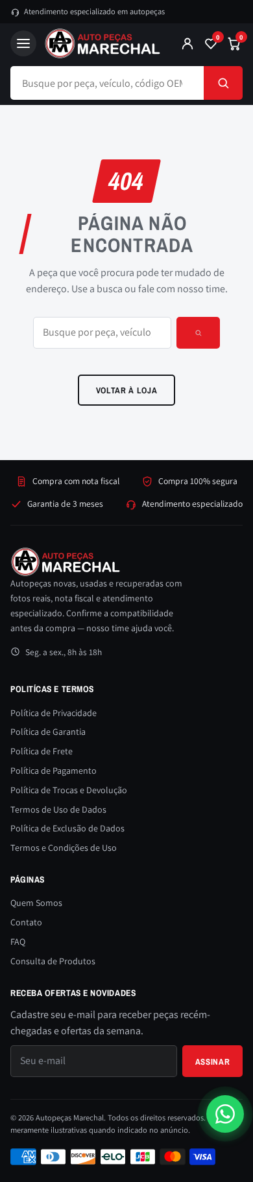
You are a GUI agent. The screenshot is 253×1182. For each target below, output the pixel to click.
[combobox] (107, 83)
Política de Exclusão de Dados (67, 828)
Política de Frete (41, 751)
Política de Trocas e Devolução (68, 790)
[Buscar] (223, 83)
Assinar (212, 1061)
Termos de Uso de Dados (58, 809)
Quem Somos (36, 903)
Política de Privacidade (53, 713)
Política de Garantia (48, 731)
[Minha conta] (187, 43)
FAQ (17, 941)
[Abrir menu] (23, 43)
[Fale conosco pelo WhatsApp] (225, 1114)
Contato (26, 922)
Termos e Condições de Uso (63, 847)
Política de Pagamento (53, 770)
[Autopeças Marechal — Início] (103, 43)
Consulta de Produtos (52, 961)
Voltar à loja (127, 390)
